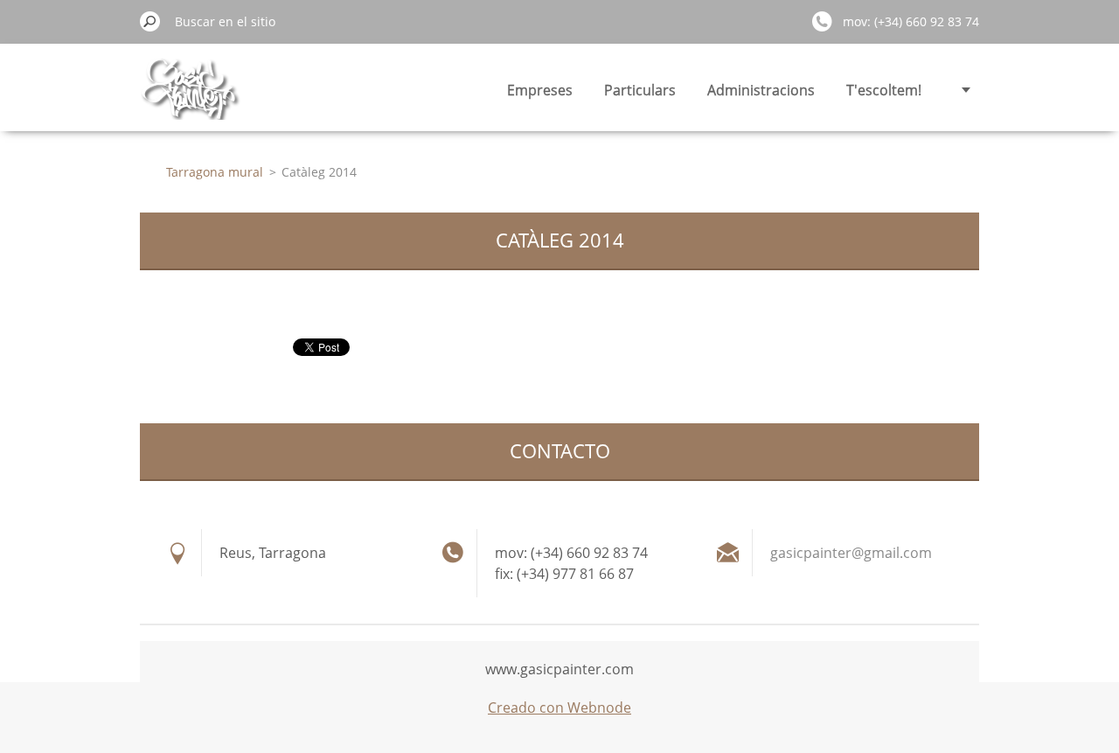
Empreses (540, 90)
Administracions (761, 90)
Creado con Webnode (559, 707)
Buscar (150, 21)
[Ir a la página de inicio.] (190, 99)
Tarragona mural (214, 172)
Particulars (640, 90)
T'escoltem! (883, 90)
